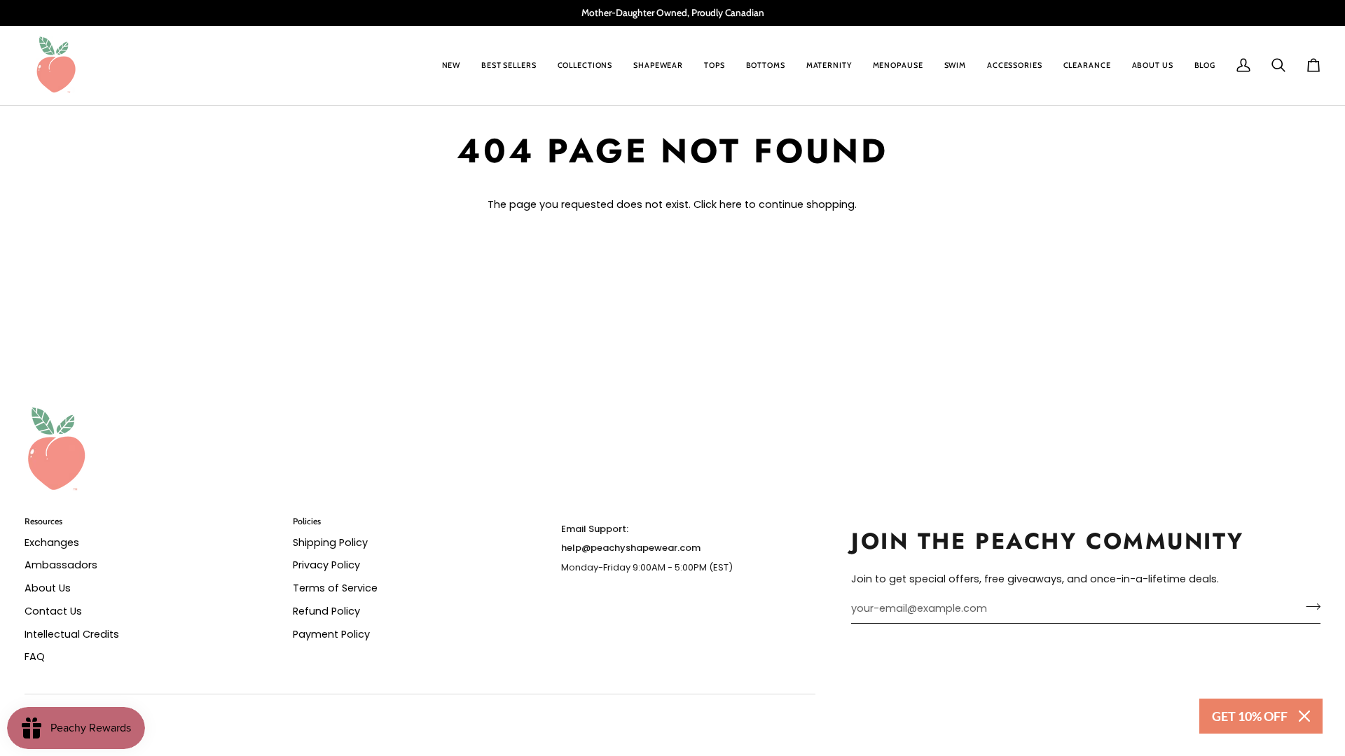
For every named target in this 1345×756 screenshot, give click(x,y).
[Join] (1308, 607)
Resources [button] (43, 521)
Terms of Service (335, 588)
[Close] (1304, 716)
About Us (48, 588)
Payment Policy (331, 634)
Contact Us (53, 611)
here (730, 204)
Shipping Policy (330, 543)
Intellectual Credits (72, 634)
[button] (585, 65)
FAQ (35, 657)
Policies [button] (307, 521)
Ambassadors (61, 565)
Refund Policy (326, 611)
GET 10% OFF (1250, 716)
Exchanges (52, 543)
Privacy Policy (326, 565)
